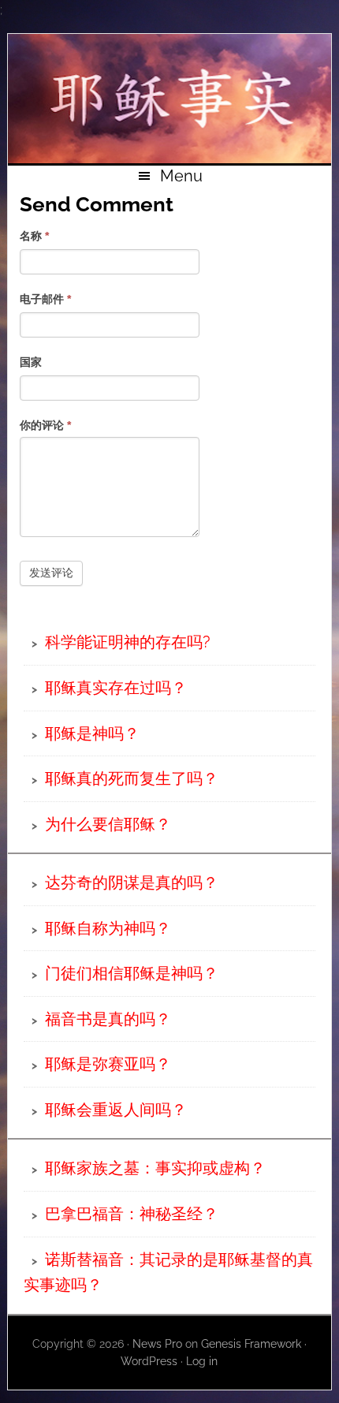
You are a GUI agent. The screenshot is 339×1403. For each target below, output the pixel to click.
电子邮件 (45, 299)
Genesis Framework (251, 1344)
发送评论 (51, 572)
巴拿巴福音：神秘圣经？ (131, 1213)
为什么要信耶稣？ (108, 824)
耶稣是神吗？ (92, 733)
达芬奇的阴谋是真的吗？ (131, 882)
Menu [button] (181, 175)
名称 (34, 235)
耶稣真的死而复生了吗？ (131, 778)
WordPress (149, 1361)
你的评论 (45, 425)
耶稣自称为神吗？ (108, 928)
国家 (31, 362)
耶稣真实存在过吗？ (116, 687)
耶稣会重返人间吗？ (116, 1109)
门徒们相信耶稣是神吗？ (131, 973)
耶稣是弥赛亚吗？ (108, 1063)
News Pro (157, 1344)
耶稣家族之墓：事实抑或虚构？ (155, 1168)
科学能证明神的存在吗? (127, 641)
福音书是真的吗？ (108, 1018)
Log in (202, 1361)
